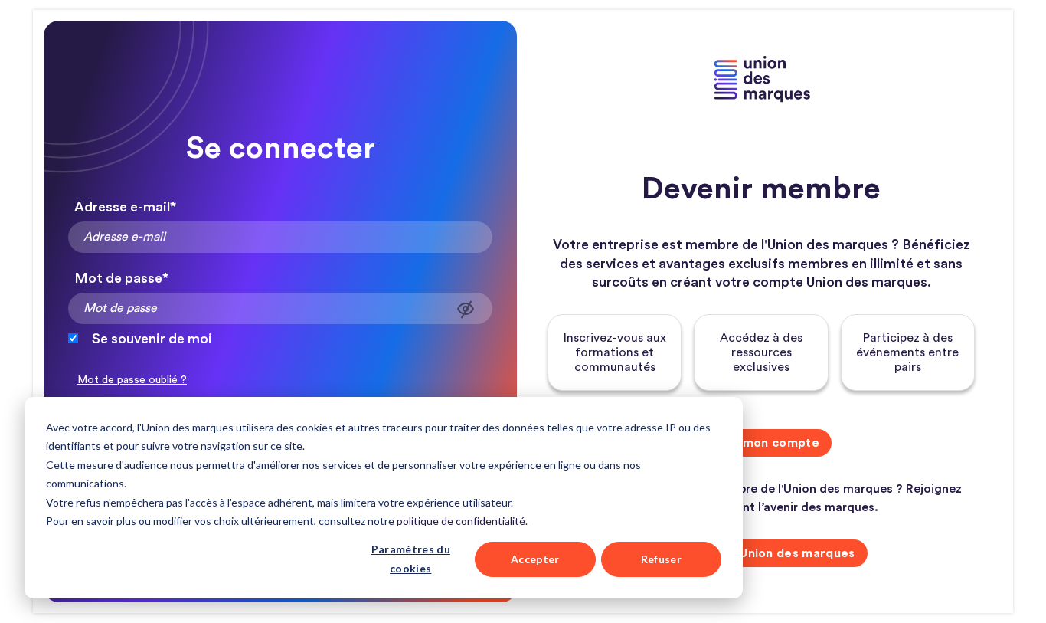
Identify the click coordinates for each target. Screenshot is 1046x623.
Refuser (661, 559)
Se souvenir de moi (152, 339)
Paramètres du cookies (410, 559)
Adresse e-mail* (125, 207)
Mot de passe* (121, 278)
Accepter (535, 559)
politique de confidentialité (461, 520)
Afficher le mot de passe (465, 308)
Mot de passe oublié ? (132, 380)
